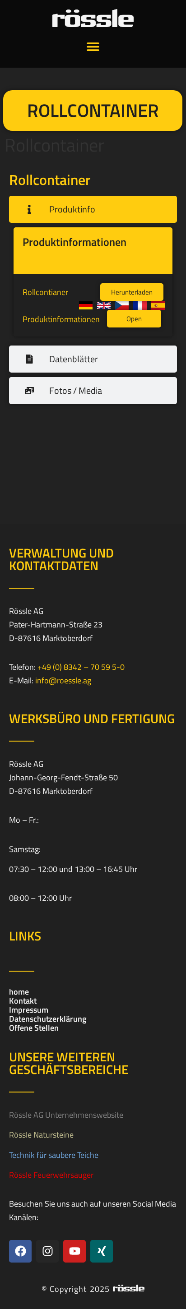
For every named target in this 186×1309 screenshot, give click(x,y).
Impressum (28, 1009)
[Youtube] (74, 1251)
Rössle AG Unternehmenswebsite (66, 1115)
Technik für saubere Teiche (53, 1155)
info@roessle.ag (63, 680)
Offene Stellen (34, 1027)
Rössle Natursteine (41, 1135)
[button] (93, 46)
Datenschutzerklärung (47, 1018)
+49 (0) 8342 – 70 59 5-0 (81, 667)
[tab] (93, 209)
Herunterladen (132, 292)
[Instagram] (47, 1251)
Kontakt (23, 1000)
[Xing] (101, 1251)
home (19, 991)
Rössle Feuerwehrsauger (51, 1175)
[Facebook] (20, 1251)
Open (134, 318)
